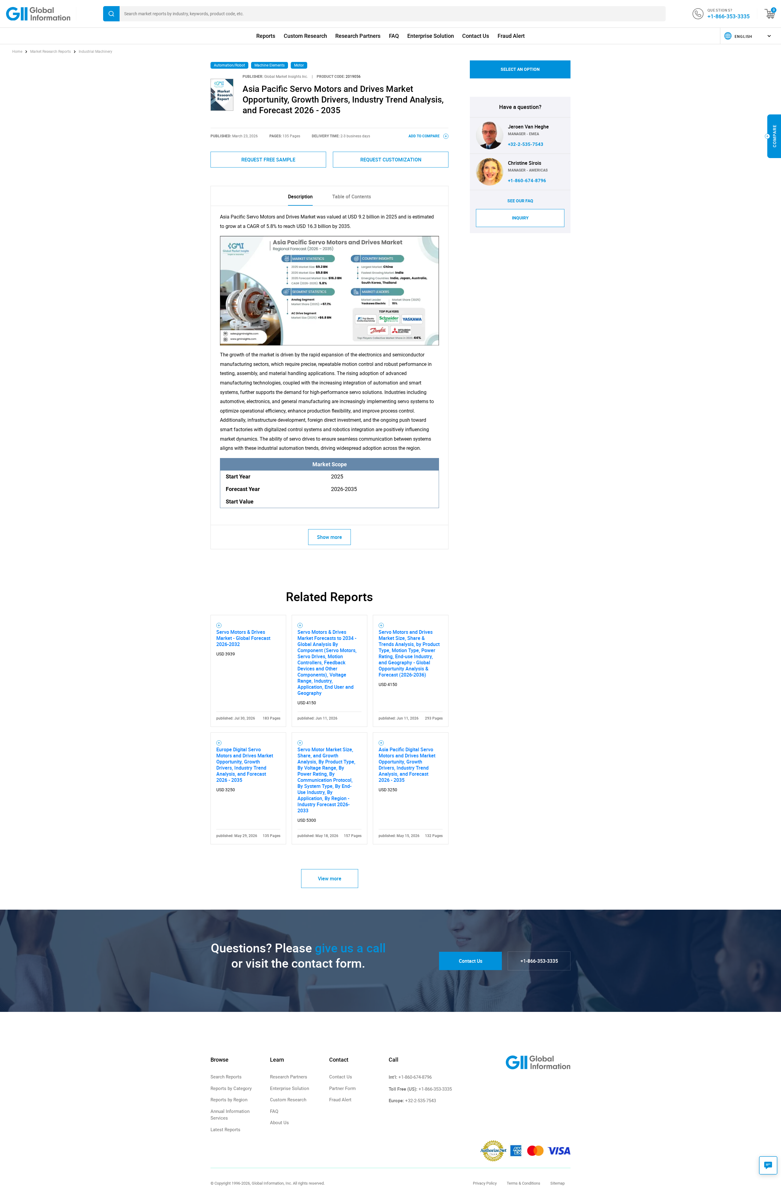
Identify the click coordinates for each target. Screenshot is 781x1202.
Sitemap (557, 1183)
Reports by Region (229, 1100)
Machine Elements (269, 65)
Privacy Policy (485, 1183)
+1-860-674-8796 (527, 180)
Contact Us (475, 36)
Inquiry (520, 217)
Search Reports (226, 1077)
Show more (329, 537)
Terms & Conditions (523, 1183)
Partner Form (342, 1088)
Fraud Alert (511, 36)
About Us (279, 1122)
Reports (265, 36)
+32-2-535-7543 (525, 144)
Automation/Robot (229, 65)
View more (329, 878)
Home (17, 51)
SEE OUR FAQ (520, 200)
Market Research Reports (50, 51)
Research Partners (357, 36)
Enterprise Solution (430, 36)
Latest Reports (225, 1129)
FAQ (394, 36)
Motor (299, 65)
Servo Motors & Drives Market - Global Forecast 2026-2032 (243, 638)
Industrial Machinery (95, 51)
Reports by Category (231, 1088)
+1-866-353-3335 (728, 16)
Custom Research (305, 36)
